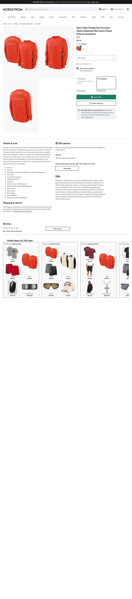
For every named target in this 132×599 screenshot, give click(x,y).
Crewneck (38, 24)
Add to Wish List (97, 103)
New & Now (12, 17)
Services (121, 17)
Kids (73, 17)
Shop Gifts (67, 168)
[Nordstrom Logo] (12, 9)
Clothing (15, 24)
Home (94, 17)
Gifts (103, 17)
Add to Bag (97, 97)
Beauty (42, 17)
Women (23, 17)
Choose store (80, 90)
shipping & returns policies (23, 211)
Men (32, 17)
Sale (111, 17)
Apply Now (95, 2)
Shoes (51, 17)
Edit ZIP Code (101, 90)
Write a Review (58, 229)
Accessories (63, 17)
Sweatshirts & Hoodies (26, 24)
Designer (83, 17)
